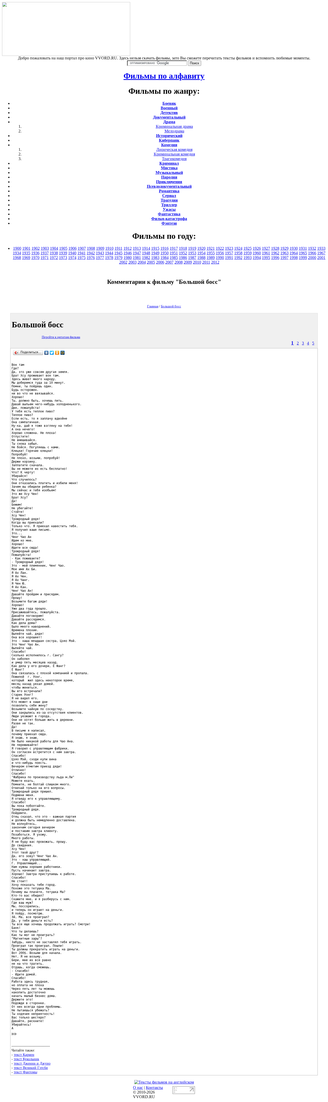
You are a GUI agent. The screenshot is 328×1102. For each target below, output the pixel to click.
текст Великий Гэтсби (31, 1068)
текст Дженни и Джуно (32, 1063)
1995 (266, 257)
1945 (118, 253)
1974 (72, 257)
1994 (257, 257)
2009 (188, 262)
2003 (132, 262)
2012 (215, 262)
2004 (142, 262)
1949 (155, 253)
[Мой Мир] (62, 352)
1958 (238, 253)
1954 (201, 253)
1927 (266, 248)
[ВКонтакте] (46, 352)
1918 (183, 248)
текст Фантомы (25, 1072)
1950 (164, 253)
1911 (118, 248)
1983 (155, 257)
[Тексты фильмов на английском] (164, 1082)
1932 (312, 248)
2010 (197, 262)
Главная (152, 306)
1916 (164, 248)
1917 (174, 248)
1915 (155, 248)
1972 (54, 257)
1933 (321, 248)
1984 (164, 257)
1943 (100, 253)
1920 (201, 248)
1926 (257, 248)
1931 (303, 248)
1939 (63, 253)
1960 (257, 253)
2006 (160, 262)
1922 (220, 248)
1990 (220, 257)
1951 (174, 253)
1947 (137, 253)
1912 (128, 248)
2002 (123, 262)
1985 (174, 257)
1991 (229, 257)
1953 (192, 253)
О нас (138, 1087)
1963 (284, 253)
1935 (26, 253)
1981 (137, 257)
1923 (229, 248)
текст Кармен (24, 1055)
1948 (146, 253)
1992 (238, 257)
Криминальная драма (174, 126)
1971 (44, 257)
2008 (179, 262)
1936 (35, 253)
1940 (72, 253)
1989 (211, 257)
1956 (220, 253)
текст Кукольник (26, 1059)
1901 (26, 248)
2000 (312, 257)
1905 (63, 248)
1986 (183, 257)
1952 (183, 253)
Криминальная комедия (174, 154)
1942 (91, 253)
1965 (303, 253)
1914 (146, 248)
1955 (211, 253)
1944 (109, 253)
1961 (266, 253)
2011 (206, 262)
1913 (137, 248)
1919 (192, 248)
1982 (146, 257)
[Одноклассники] (57, 352)
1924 (238, 248)
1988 (201, 257)
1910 (109, 248)
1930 (294, 248)
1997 (284, 257)
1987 (192, 257)
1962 (275, 253)
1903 (45, 248)
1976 (91, 257)
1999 (303, 257)
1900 (17, 248)
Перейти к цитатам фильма (61, 337)
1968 (17, 257)
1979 (118, 257)
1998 (294, 257)
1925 (247, 248)
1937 (44, 253)
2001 (321, 257)
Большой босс (171, 306)
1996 (275, 257)
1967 (321, 253)
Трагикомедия (174, 159)
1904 (54, 248)
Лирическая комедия (174, 149)
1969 (26, 257)
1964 (294, 253)
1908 (91, 248)
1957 (229, 253)
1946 (128, 253)
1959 (247, 253)
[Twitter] (52, 352)
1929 (284, 248)
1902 (36, 248)
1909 (100, 248)
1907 (82, 248)
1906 (72, 248)
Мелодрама (174, 131)
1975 (81, 257)
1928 (275, 248)
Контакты (154, 1087)
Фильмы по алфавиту (164, 75)
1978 (109, 257)
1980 (128, 257)
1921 (211, 248)
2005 (151, 262)
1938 (54, 253)
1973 (63, 257)
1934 (17, 253)
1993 (247, 257)
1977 (100, 257)
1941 (81, 253)
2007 (169, 262)
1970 (35, 257)
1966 (312, 253)
